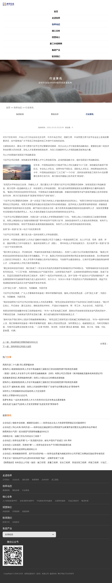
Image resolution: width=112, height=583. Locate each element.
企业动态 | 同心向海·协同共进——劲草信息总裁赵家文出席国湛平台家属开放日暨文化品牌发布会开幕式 (50, 427)
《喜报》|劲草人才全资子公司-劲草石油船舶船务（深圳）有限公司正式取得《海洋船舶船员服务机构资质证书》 (53, 373)
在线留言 (15, 522)
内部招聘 (6, 511)
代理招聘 (15, 511)
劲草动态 (56, 24)
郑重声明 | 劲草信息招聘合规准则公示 (20, 449)
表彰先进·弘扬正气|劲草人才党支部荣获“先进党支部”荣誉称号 (30, 404)
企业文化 (15, 480)
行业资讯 (29, 107)
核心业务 (56, 31)
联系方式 (6, 522)
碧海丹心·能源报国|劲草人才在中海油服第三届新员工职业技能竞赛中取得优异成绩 (40, 369)
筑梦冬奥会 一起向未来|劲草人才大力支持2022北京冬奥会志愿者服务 (34, 400)
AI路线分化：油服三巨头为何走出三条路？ (22, 436)
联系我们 (56, 56)
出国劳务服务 (60, 501)
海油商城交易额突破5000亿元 (24, 342)
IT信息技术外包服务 (44, 501)
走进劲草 (56, 18)
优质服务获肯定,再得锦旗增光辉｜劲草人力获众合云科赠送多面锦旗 (33, 378)
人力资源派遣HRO (10, 501)
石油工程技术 (73, 501)
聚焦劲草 (55, 114)
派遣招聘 (25, 511)
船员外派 (85, 501)
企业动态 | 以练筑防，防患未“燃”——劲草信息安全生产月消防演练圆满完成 (37, 445)
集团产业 (56, 50)
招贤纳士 (56, 37)
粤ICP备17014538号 (66, 574)
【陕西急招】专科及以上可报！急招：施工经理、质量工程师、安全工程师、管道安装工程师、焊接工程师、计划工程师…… (56, 462)
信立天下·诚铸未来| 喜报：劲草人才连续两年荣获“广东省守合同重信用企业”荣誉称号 (41, 387)
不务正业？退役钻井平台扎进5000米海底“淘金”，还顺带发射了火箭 (33, 458)
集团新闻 (20, 114)
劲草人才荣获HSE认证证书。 (16, 395)
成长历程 (25, 480)
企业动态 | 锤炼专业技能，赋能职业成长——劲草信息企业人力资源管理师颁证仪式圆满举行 (44, 423)
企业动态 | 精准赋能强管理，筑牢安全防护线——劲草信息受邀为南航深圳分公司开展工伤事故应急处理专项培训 (53, 453)
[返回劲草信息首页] (56, 4)
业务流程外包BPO (27, 501)
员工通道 (54, 480)
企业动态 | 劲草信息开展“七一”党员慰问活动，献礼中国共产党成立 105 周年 (37, 440)
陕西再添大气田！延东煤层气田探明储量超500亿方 (26, 431)
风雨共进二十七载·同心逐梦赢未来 (18, 365)
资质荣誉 (35, 480)
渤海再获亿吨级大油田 (21, 346)
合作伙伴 (45, 480)
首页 (56, 11)
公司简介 (6, 480)
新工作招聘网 (56, 43)
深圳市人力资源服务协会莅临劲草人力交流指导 (24, 391)
